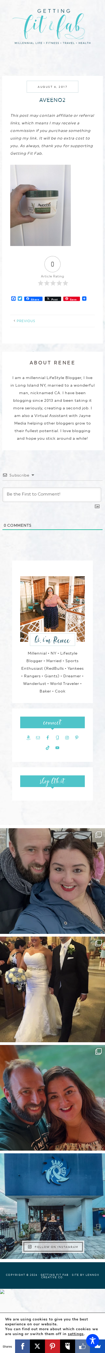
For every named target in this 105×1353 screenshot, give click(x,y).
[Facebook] (22, 1346)
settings (76, 1334)
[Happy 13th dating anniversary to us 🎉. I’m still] (52, 881)
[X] (37, 1346)
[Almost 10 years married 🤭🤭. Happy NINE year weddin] (52, 989)
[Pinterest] (52, 1346)
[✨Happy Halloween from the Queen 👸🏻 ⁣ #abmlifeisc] (52, 1206)
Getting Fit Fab (52, 29)
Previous (26, 321)
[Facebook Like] (82, 1346)
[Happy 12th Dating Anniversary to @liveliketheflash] (52, 1098)
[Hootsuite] (67, 1346)
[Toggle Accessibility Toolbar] (93, 1340)
